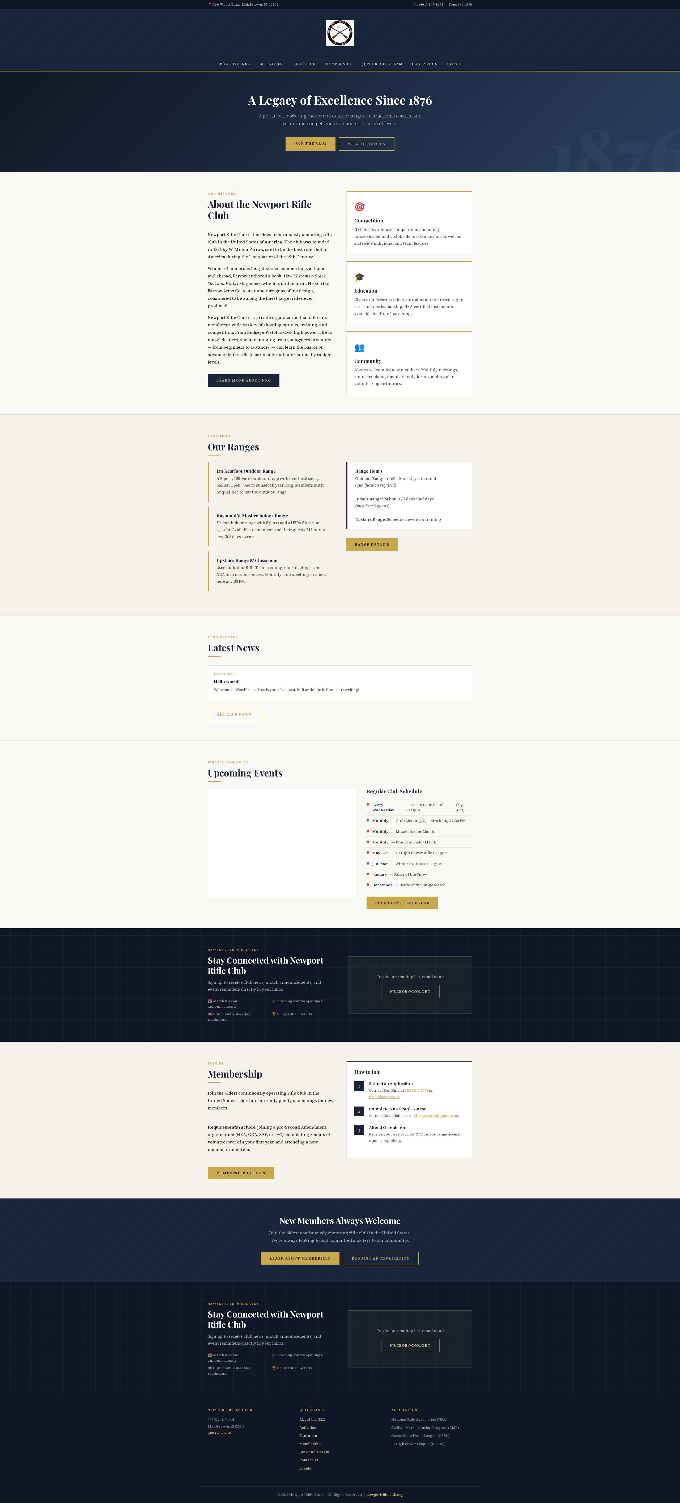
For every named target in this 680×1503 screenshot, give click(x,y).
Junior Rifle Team (382, 63)
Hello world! (227, 681)
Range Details (372, 544)
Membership (339, 63)
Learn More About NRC (243, 380)
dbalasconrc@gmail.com (436, 1115)
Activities (271, 63)
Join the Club (310, 143)
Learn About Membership (300, 1258)
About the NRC (233, 63)
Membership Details (240, 1173)
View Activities (366, 143)
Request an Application (381, 1258)
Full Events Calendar (402, 902)
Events (455, 63)
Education (304, 63)
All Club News (234, 714)
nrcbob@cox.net (410, 991)
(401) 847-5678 (431, 4)
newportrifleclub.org (385, 1494)
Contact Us (425, 63)
